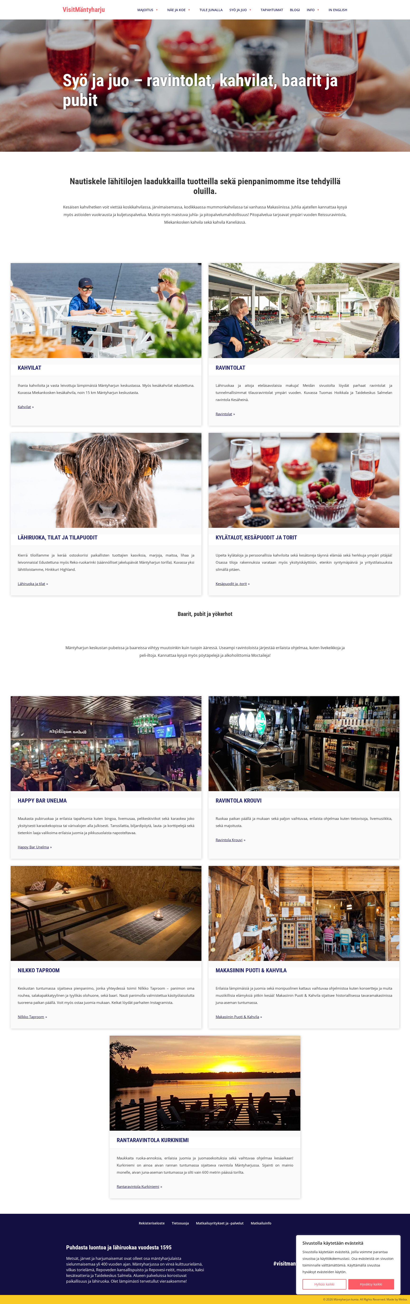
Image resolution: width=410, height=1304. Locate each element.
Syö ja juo (240, 10)
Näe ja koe (178, 10)
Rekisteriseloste (152, 1223)
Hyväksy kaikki (371, 1284)
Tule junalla (211, 10)
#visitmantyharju (292, 1263)
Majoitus (147, 10)
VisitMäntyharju (84, 10)
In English (338, 10)
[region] (348, 1265)
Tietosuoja (180, 1223)
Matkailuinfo (261, 1223)
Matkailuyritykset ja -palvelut (220, 1223)
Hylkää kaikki (324, 1284)
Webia (403, 1299)
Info (313, 10)
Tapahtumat (272, 10)
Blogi (295, 10)
